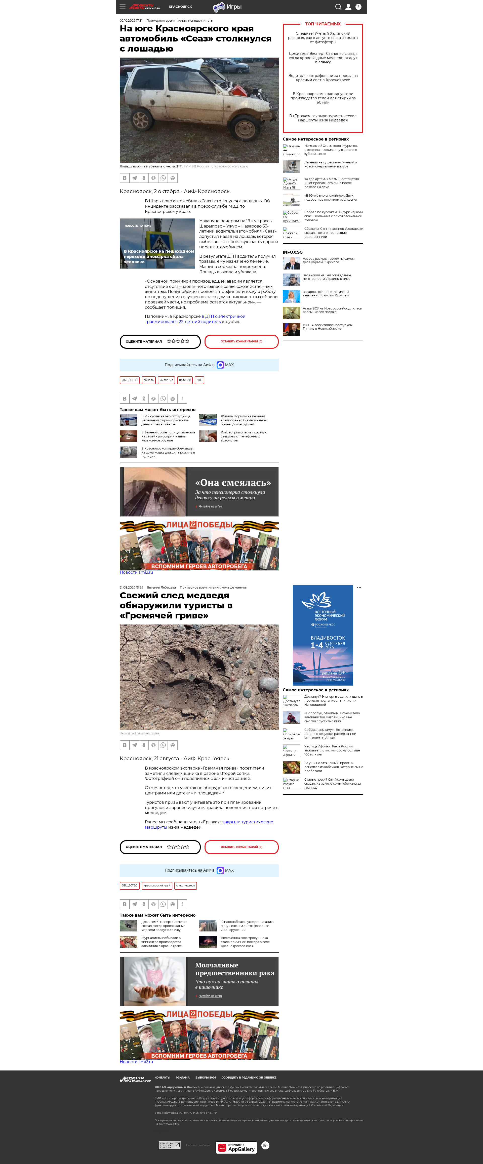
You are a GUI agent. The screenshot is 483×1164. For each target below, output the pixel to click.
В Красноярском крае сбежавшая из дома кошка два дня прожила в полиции (168, 452)
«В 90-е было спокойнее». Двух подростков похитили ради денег (330, 197)
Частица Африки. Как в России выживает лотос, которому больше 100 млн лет (332, 750)
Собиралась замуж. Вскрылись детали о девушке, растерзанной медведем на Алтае (330, 734)
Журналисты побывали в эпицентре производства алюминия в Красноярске (161, 942)
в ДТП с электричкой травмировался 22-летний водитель (195, 319)
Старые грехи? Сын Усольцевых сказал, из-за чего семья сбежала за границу (332, 783)
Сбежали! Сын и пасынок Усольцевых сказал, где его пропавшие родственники (333, 233)
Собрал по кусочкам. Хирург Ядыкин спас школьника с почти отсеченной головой (333, 216)
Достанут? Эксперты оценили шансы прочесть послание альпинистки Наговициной (333, 700)
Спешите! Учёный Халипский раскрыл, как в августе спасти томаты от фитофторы (323, 37)
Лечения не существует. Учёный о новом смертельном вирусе (330, 164)
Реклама (183, 1077)
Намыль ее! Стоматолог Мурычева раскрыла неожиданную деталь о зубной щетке (331, 150)
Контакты (162, 1077)
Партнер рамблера (198, 1145)
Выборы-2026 (205, 1077)
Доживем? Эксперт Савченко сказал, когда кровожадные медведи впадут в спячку (323, 58)
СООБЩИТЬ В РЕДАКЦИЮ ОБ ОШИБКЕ (249, 1077)
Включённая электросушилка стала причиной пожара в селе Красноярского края (245, 942)
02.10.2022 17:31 (131, 20)
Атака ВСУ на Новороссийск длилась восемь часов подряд (332, 310)
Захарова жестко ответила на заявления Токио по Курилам (326, 293)
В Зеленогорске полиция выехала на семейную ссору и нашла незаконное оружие (168, 436)
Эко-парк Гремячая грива (139, 733)
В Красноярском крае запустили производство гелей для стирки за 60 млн (323, 98)
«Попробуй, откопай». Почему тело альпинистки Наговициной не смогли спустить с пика (332, 717)
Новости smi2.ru (136, 572)
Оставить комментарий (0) (241, 341)
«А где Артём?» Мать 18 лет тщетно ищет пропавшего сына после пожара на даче (331, 183)
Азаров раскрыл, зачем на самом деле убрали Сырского (328, 260)
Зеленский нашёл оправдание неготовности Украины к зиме (327, 277)
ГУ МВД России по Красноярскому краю (216, 166)
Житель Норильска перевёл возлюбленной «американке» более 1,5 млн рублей (244, 420)
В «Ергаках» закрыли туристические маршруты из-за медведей (323, 118)
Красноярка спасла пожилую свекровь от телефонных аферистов (244, 436)
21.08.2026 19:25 (131, 587)
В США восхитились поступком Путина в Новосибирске (327, 326)
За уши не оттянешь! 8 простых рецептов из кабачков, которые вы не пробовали (333, 767)
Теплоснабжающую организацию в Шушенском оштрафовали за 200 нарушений (247, 926)
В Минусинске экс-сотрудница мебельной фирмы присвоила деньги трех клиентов (165, 420)
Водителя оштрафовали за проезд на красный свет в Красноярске (323, 78)
